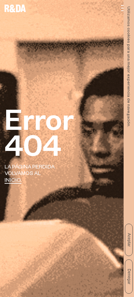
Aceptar (129, 240)
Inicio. (13, 181)
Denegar (129, 276)
